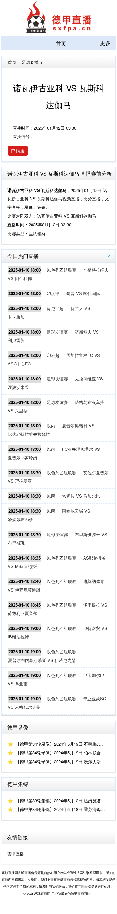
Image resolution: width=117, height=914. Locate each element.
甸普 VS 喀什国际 (83, 293)
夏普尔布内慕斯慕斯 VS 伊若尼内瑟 (42, 660)
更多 (105, 43)
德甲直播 (15, 853)
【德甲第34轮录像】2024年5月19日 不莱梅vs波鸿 (63, 744)
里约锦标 (37, 233)
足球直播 (30, 62)
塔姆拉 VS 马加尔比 (81, 496)
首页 (61, 43)
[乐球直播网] (58, 31)
